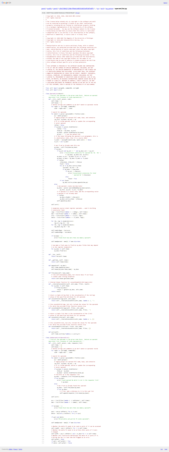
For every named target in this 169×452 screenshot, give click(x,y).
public (49, 8)
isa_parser (109, 8)
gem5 (43, 8)
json (165, 449)
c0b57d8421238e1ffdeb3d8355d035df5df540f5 (76, 8)
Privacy (15, 449)
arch (102, 8)
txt (162, 449)
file (77, 13)
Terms (20, 449)
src (98, 8)
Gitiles (10, 449)
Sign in (165, 3)
